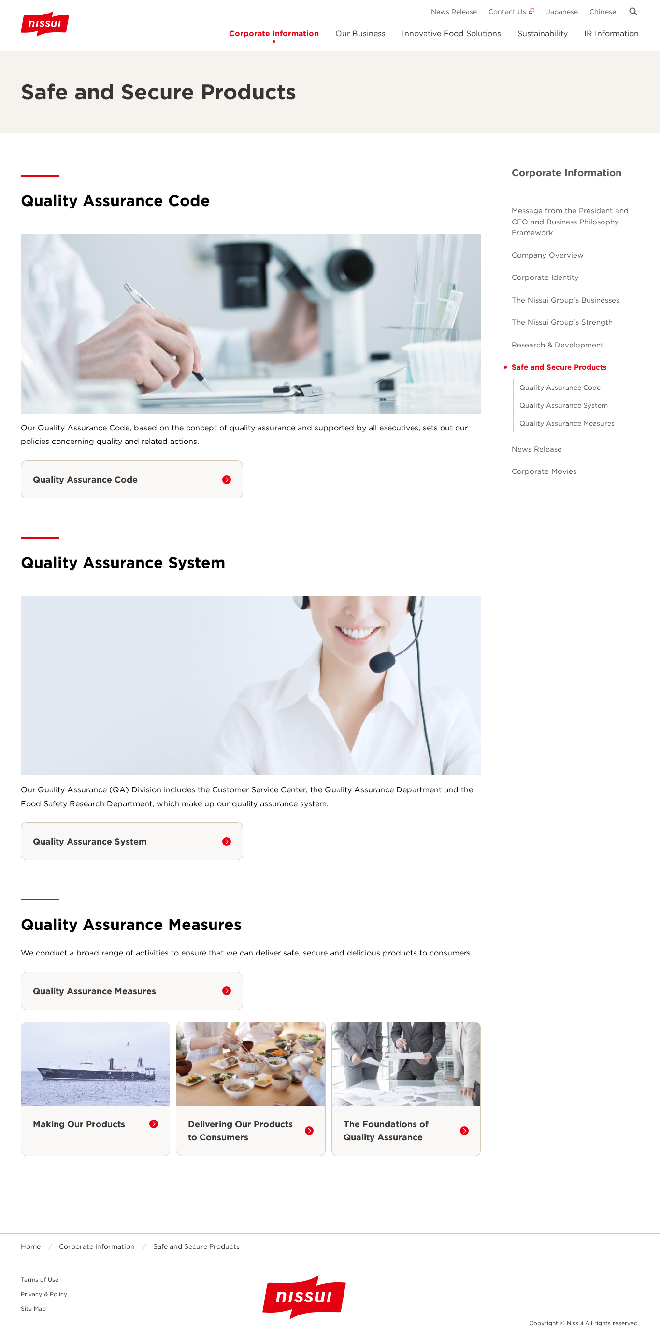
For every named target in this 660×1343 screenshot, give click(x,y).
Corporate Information (274, 33)
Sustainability (542, 33)
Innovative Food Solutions (451, 33)
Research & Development (557, 345)
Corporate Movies (544, 471)
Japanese (562, 11)
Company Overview (548, 255)
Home (31, 1246)
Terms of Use (39, 1279)
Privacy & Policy (44, 1294)
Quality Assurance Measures (567, 423)
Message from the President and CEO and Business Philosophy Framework (570, 222)
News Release (454, 11)
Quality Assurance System (563, 405)
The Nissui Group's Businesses (565, 300)
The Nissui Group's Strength (562, 322)
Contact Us (507, 11)
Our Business (360, 33)
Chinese (602, 11)
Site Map (33, 1308)
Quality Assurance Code (560, 387)
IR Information (611, 33)
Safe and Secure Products (559, 367)
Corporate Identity (545, 277)
